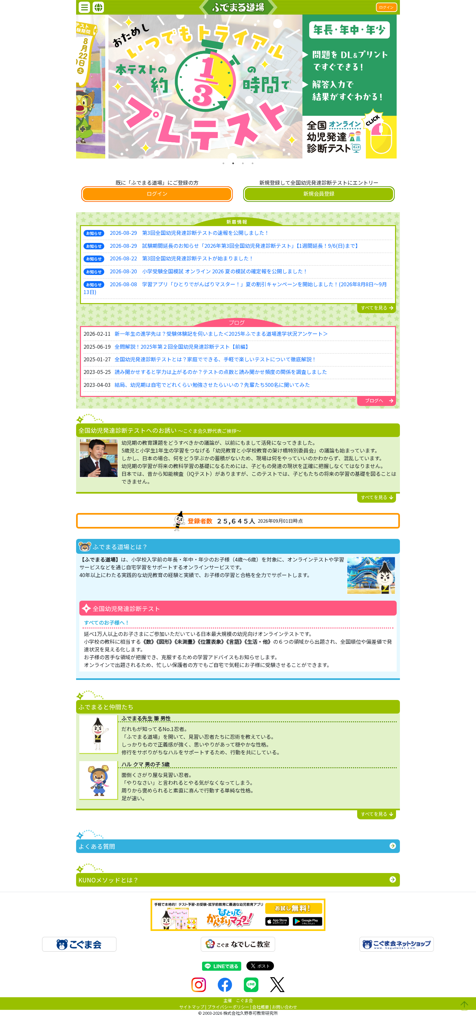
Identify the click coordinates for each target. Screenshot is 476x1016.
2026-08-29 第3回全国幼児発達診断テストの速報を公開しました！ (189, 232)
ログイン (386, 7)
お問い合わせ (284, 1007)
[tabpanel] (238, 86)
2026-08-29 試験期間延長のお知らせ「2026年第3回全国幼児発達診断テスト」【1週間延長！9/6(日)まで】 (235, 245)
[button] (84, 7)
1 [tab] (223, 163)
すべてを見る (374, 307)
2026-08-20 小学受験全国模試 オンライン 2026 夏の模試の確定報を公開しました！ (209, 271)
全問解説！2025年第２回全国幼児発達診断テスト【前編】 (183, 346)
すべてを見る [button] (374, 497)
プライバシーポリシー (228, 1007)
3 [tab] (243, 163)
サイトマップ (191, 1007)
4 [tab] (252, 163)
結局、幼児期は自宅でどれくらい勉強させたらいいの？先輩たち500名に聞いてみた (212, 384)
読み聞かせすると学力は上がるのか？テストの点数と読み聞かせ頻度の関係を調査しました (221, 372)
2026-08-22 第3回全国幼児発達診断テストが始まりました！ (182, 258)
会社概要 (260, 1007)
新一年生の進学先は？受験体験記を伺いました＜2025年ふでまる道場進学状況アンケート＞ (221, 333)
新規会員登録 (318, 193)
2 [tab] (233, 163)
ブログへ (374, 400)
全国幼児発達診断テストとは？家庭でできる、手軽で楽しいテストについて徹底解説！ (216, 359)
